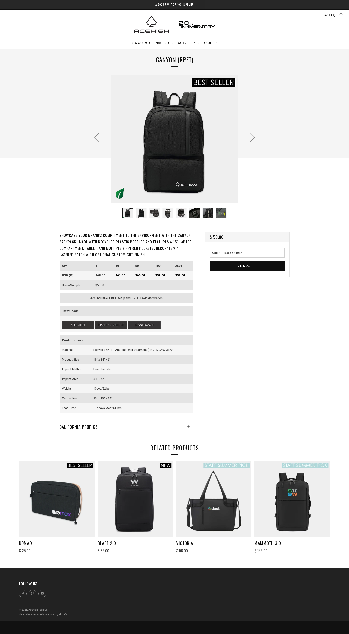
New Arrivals (141, 42)
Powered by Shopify (56, 614)
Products (162, 42)
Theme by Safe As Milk (31, 614)
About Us (210, 42)
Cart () (329, 14)
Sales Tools (187, 42)
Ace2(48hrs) (114, 408)
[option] (174, 139)
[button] (127, 213)
